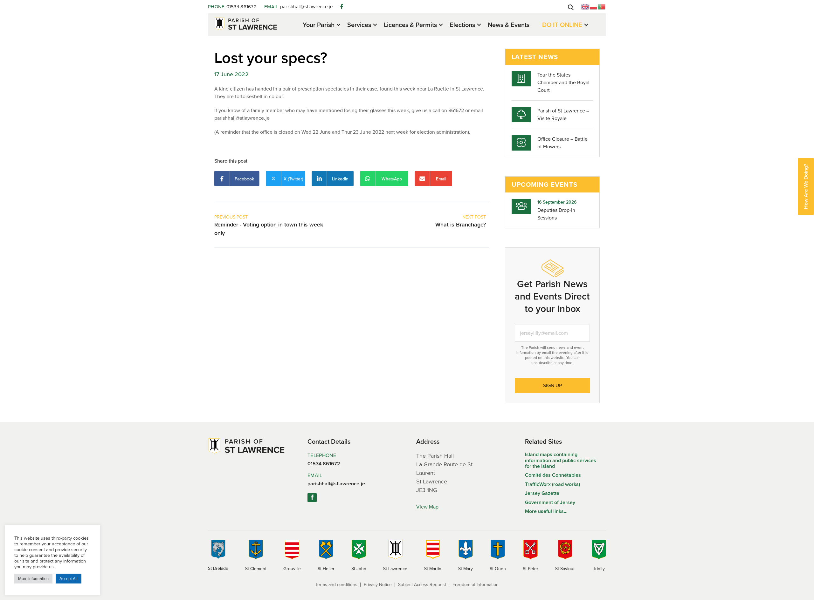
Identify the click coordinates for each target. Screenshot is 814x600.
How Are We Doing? (806, 186)
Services (359, 25)
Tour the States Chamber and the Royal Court (563, 82)
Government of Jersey (550, 502)
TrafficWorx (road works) (552, 484)
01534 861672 (232, 6)
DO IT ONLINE (562, 25)
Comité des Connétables (553, 475)
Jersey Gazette (542, 493)
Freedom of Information (475, 584)
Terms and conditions (336, 584)
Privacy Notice (378, 584)
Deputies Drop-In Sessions (556, 213)
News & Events (508, 25)
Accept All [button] (68, 579)
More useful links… (546, 511)
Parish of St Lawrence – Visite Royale (563, 114)
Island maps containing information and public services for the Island (560, 460)
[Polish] (594, 6)
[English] (585, 6)
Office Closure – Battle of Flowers (562, 142)
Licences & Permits (410, 25)
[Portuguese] (602, 6)
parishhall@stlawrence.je (298, 6)
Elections (462, 25)
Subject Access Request (422, 584)
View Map (427, 506)
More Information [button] (33, 579)
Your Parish (319, 25)
